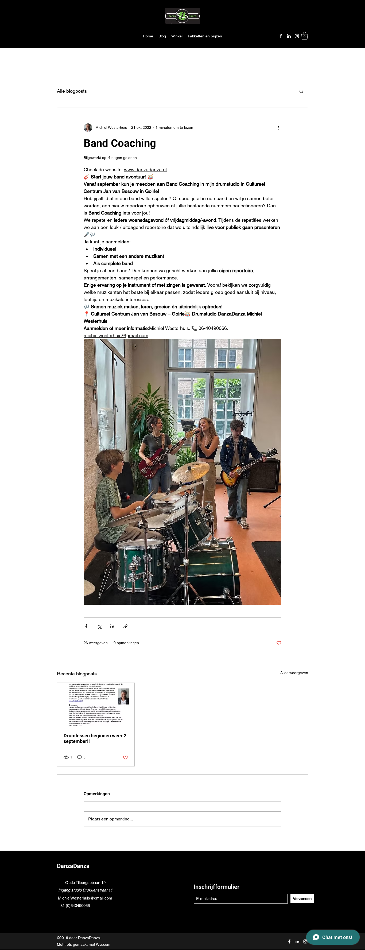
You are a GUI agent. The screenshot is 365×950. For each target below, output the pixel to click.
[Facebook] (281, 36)
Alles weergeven (294, 673)
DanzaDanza (73, 866)
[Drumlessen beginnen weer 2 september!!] (95, 704)
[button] (304, 36)
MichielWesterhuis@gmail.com (85, 898)
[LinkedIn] (289, 36)
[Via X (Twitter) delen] (99, 626)
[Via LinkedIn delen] (112, 626)
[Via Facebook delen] (86, 626)
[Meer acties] (278, 127)
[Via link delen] (125, 626)
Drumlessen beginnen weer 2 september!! (95, 738)
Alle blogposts (72, 91)
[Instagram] (297, 36)
